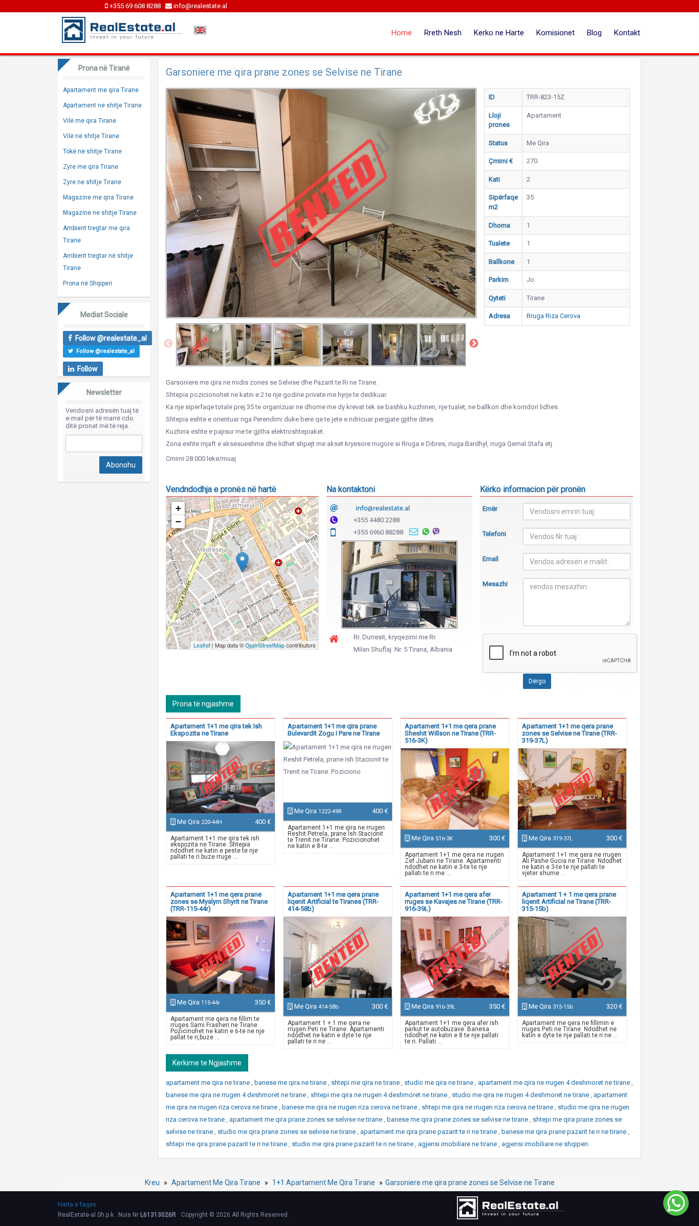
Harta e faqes (77, 1204)
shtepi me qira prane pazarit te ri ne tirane (227, 1144)
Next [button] (474, 344)
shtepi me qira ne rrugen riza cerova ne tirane (488, 1107)
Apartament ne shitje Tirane (102, 105)
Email (490, 559)
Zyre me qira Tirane (90, 166)
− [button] (178, 521)
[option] (200, 344)
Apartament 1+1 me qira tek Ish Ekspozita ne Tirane (216, 729)
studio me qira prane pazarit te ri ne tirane (353, 1144)
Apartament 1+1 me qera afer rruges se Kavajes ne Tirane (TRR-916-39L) (454, 901)
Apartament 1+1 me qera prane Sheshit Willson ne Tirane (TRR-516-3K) (450, 733)
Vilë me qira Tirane (89, 120)
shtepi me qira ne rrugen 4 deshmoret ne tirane (380, 1095)
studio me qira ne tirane (439, 1082)
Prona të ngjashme (203, 704)
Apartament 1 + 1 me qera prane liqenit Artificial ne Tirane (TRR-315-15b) (569, 901)
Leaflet (201, 645)
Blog (594, 32)
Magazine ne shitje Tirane (100, 212)
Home (401, 32)
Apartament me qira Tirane (101, 90)
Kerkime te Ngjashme (207, 1063)
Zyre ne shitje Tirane (92, 182)
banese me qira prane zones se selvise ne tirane (458, 1119)
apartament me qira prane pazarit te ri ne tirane (429, 1131)
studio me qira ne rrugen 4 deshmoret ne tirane (521, 1095)
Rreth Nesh (443, 32)
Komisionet (555, 32)
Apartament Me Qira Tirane (215, 1182)
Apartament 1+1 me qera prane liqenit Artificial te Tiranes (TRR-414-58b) (333, 901)
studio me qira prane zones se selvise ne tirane (287, 1131)
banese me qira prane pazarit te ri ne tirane (564, 1131)
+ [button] (178, 508)
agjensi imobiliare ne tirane (458, 1144)
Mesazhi (495, 584)
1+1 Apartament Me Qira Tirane (323, 1182)
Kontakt (627, 32)
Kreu (152, 1182)
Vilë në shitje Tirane (91, 136)
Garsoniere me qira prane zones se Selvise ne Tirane (470, 1182)
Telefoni (494, 534)
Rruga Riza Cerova (553, 316)
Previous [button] (168, 344)
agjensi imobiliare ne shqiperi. (545, 1144)
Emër (490, 508)
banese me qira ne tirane (291, 1082)
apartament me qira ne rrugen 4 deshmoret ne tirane (554, 1082)
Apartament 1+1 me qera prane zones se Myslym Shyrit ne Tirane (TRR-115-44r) (219, 901)
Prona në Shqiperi (87, 283)
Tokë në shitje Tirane (92, 151)
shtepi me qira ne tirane (366, 1082)
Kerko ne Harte (499, 32)
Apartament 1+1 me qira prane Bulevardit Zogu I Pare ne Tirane (334, 729)
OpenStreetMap (265, 645)
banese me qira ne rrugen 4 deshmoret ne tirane (237, 1095)
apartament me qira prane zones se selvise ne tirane (306, 1119)
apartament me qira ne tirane (208, 1082)
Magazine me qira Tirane (98, 197)
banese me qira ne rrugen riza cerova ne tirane (350, 1107)
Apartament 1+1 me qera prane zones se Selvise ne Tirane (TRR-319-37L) (569, 733)
